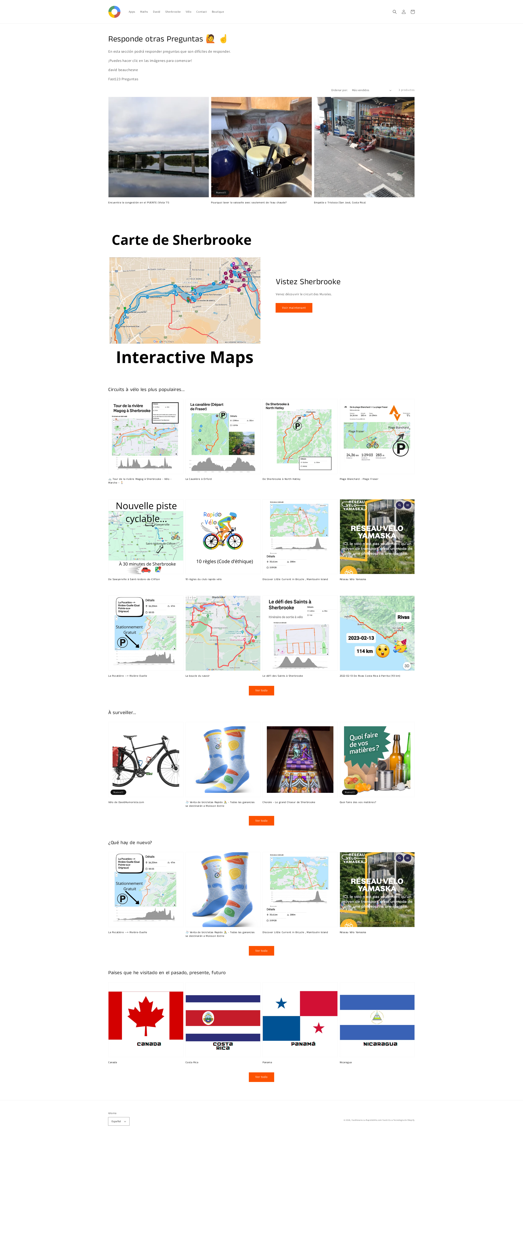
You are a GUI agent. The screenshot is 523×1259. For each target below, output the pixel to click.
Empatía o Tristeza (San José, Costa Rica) (340, 203)
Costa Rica (192, 1062)
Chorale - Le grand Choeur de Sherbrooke (289, 802)
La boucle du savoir (198, 676)
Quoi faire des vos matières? (358, 802)
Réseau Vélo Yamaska (353, 579)
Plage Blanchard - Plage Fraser (359, 479)
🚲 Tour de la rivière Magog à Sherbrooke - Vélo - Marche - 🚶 (140, 481)
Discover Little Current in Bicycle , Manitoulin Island (295, 579)
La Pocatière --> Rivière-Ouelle (127, 676)
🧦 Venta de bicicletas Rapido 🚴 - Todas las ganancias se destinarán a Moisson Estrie (220, 804)
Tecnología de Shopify (404, 1120)
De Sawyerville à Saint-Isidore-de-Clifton (134, 579)
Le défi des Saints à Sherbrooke (283, 676)
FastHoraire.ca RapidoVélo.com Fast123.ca (372, 1120)
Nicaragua (346, 1062)
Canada (112, 1062)
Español (116, 1121)
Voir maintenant (294, 308)
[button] (394, 11)
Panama (267, 1062)
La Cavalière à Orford (199, 479)
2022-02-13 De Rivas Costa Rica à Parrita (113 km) (370, 676)
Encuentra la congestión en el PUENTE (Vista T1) (138, 203)
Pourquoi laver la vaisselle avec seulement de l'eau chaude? (249, 203)
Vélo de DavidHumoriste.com (126, 802)
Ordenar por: (339, 90)
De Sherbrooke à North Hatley (282, 479)
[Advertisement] (122, 1197)
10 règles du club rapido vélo (204, 579)
